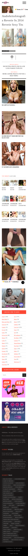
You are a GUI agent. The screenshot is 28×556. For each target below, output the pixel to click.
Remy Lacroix (15, 523)
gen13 (20, 491)
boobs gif (6, 507)
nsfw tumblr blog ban (9, 533)
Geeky (3, 332)
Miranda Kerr (19, 509)
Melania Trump (7, 479)
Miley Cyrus (18, 517)
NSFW (3, 348)
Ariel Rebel (20, 505)
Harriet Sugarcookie (9, 497)
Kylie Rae (14, 507)
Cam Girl (4, 324)
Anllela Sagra (7, 521)
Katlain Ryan (20, 483)
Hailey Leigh (6, 485)
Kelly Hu (18, 511)
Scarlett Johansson (9, 489)
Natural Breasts (17, 343)
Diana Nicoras (20, 525)
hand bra (17, 521)
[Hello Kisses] (11, 2)
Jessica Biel (17, 515)
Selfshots (16, 354)
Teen (15, 359)
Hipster (3, 338)
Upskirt (3, 362)
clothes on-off (7, 541)
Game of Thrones (8, 481)
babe (14, 491)
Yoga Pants (4, 364)
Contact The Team (14, 553)
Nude (15, 348)
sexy (11, 525)
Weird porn (16, 362)
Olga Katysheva (19, 537)
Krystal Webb (7, 515)
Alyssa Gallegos (8, 483)
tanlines (15, 531)
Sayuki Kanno (7, 537)
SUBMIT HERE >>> (17, 454)
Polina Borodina (8, 503)
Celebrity (16, 324)
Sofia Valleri (17, 529)
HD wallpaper (17, 335)
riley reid (6, 499)
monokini (6, 527)
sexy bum (11, 505)
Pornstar (4, 351)
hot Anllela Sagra (17, 539)
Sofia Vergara (7, 509)
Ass (15, 316)
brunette (6, 539)
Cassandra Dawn (20, 479)
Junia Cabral (7, 529)
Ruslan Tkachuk (8, 511)
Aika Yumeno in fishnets (10, 535)
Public (15, 351)
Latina (3, 340)
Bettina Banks (7, 501)
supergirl (6, 513)
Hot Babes (16, 338)
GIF (15, 332)
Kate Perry (15, 513)
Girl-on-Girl (4, 335)
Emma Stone (6, 531)
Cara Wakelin (18, 501)
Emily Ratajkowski (19, 485)
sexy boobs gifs (7, 493)
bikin (19, 489)
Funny (15, 330)
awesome (5, 523)
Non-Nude (16, 346)
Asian (3, 316)
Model (3, 343)
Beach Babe (4, 319)
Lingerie (16, 340)
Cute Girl (16, 327)
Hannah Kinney (7, 517)
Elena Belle (6, 491)
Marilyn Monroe (8, 495)
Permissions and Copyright (14, 550)
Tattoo (3, 359)
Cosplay (3, 327)
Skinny (3, 356)
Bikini (15, 319)
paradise (14, 527)
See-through (4, 354)
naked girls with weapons (10, 519)
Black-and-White (5, 322)
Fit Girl (3, 330)
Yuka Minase (19, 487)
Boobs (15, 322)
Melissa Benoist (7, 487)
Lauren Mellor (20, 503)
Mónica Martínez (17, 499)
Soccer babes (17, 356)
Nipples (3, 346)
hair (4, 505)
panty (20, 497)
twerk (5, 525)
